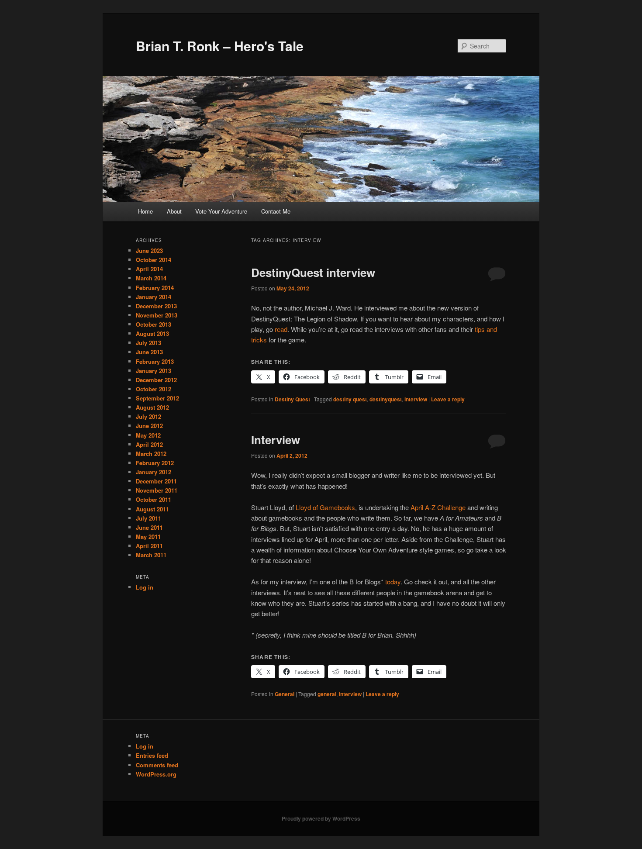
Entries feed (152, 755)
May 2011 (148, 536)
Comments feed (157, 765)
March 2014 (151, 278)
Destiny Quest (292, 399)
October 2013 (153, 324)
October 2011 (153, 499)
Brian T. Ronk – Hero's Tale (220, 45)
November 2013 (156, 315)
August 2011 (152, 509)
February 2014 (155, 287)
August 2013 (152, 333)
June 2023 (149, 250)
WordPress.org (156, 774)
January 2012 (153, 472)
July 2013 (148, 342)
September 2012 (157, 398)
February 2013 (155, 361)
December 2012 (156, 380)
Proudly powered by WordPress (321, 818)
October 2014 (153, 259)
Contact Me (275, 211)
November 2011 (156, 490)
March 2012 (151, 453)
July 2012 (148, 416)
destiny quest (350, 399)
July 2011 (148, 518)
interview (415, 399)
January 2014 (153, 297)
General (284, 694)
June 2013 (149, 352)
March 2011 (151, 555)
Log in (144, 587)
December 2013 (156, 306)
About (174, 211)
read (281, 329)
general (327, 694)
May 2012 (148, 435)
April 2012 (149, 444)
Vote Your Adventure (221, 211)
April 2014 (149, 269)
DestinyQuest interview (313, 272)
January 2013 (153, 370)
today (392, 581)
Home (145, 211)
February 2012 (155, 463)
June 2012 (149, 425)
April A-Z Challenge (438, 507)
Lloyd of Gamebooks (325, 507)
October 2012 (153, 389)
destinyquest (385, 399)
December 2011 (156, 481)
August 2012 (152, 407)
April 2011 (149, 546)
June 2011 (149, 527)
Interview (275, 439)
